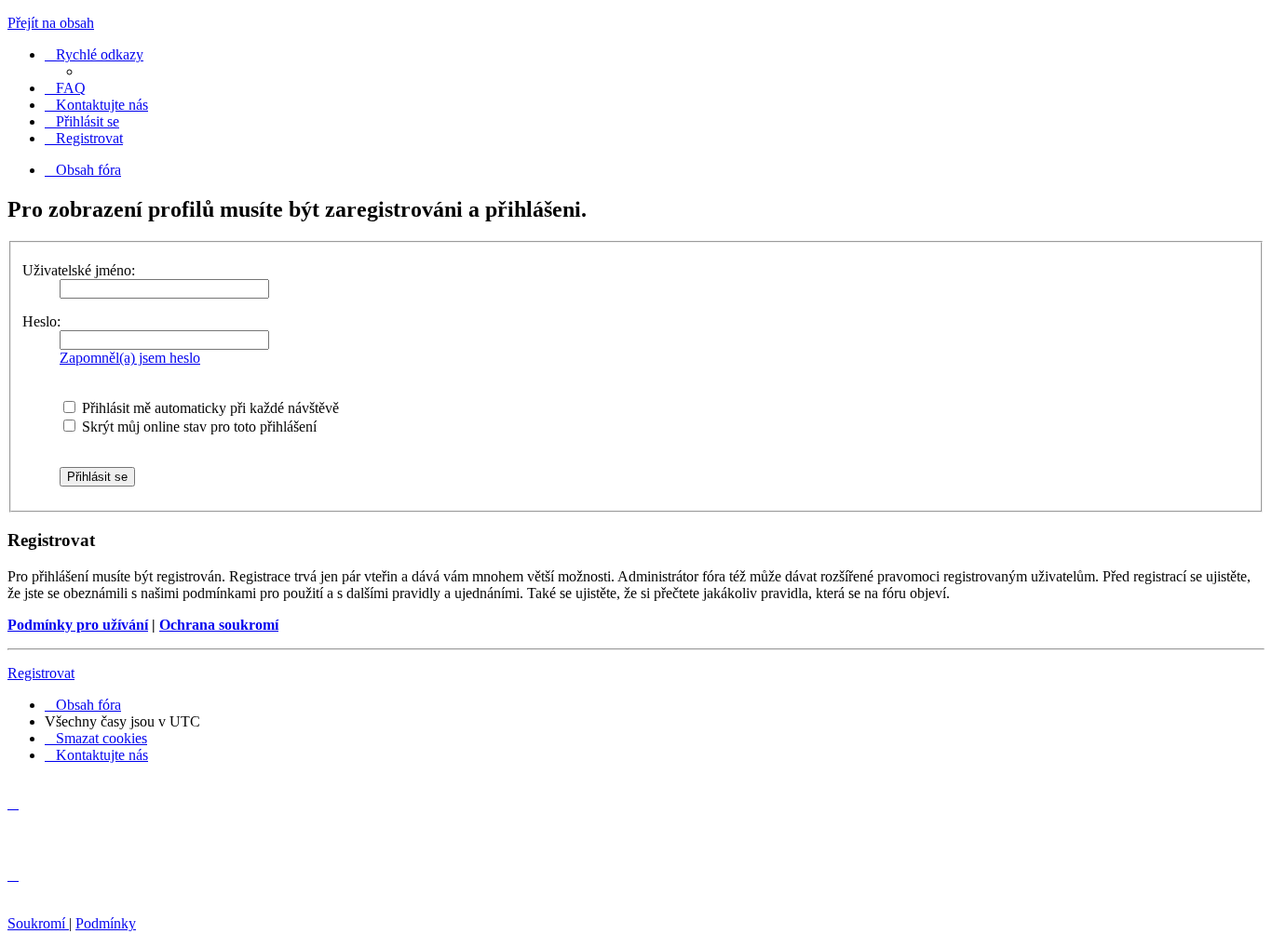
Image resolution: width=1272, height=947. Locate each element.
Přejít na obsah (50, 23)
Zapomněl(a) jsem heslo (130, 358)
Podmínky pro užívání (77, 625)
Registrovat (40, 673)
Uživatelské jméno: (78, 270)
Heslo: (41, 321)
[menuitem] (65, 88)
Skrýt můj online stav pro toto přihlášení (197, 426)
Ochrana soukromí (218, 625)
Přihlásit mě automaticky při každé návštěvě (208, 408)
